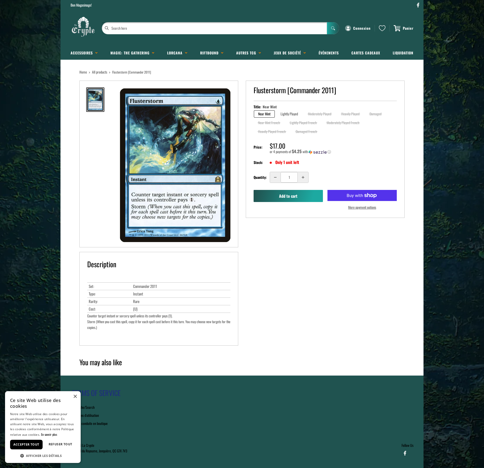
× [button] (75, 396)
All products (99, 72)
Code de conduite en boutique (89, 423)
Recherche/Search (83, 407)
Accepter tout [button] (26, 444)
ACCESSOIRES (83, 52)
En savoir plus (49, 434)
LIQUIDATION (403, 52)
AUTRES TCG (247, 52)
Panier (408, 28)
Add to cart (288, 196)
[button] (333, 151)
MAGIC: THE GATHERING (131, 52)
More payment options (362, 207)
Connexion (362, 28)
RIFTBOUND (210, 52)
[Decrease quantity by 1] (275, 177)
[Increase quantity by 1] (303, 177)
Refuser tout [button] (60, 444)
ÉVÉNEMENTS (329, 52)
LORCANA (176, 52)
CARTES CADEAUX (365, 52)
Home (83, 72)
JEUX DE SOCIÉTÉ (289, 52)
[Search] (333, 28)
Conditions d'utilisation (85, 415)
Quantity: (260, 177)
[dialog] (43, 427)
